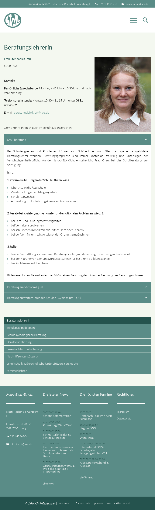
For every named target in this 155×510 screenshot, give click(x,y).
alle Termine (86, 477)
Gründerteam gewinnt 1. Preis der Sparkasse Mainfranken (59, 468)
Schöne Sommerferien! (57, 415)
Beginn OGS (88, 428)
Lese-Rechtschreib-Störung (24, 349)
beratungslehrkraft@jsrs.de (31, 112)
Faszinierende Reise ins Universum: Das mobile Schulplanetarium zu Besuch (58, 452)
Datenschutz (124, 418)
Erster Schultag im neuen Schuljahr (96, 417)
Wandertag (87, 437)
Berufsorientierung (19, 342)
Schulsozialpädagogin (21, 327)
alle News (48, 483)
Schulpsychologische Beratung (26, 335)
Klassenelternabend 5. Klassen (94, 464)
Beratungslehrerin (18, 320)
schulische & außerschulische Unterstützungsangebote (42, 363)
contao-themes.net (119, 503)
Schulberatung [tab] (16, 140)
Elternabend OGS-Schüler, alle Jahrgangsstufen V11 (93, 450)
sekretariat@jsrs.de (137, 3)
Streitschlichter (17, 371)
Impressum (123, 411)
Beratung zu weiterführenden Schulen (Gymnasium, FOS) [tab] (44, 298)
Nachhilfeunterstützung (22, 356)
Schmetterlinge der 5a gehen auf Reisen (57, 436)
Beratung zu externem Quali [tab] (25, 287)
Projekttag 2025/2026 (57, 425)
